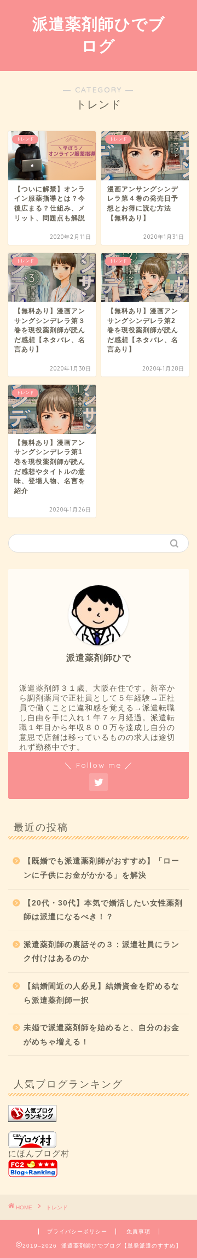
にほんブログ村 (38, 1153)
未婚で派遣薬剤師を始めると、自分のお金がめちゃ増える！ (101, 1035)
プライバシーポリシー (77, 1231)
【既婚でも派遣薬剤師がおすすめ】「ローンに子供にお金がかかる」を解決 (101, 868)
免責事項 (138, 1231)
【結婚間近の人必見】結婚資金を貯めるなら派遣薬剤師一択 (101, 993)
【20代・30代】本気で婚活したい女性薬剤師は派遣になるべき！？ (103, 910)
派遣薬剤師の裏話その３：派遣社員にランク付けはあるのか (101, 951)
